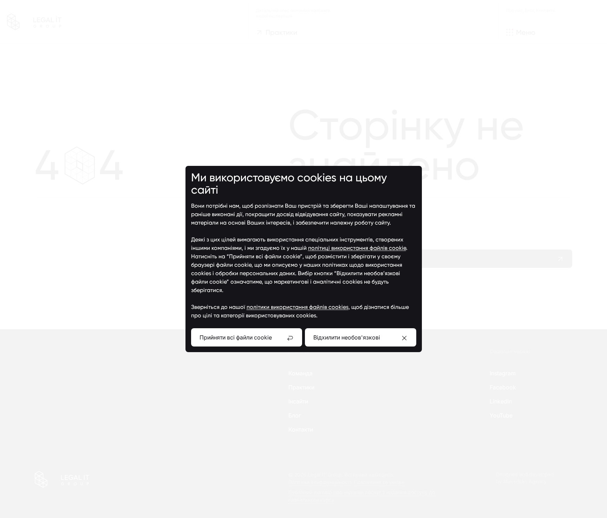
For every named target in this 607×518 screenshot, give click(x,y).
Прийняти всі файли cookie (236, 337)
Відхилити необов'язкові (346, 337)
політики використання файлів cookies (297, 307)
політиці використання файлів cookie (357, 248)
